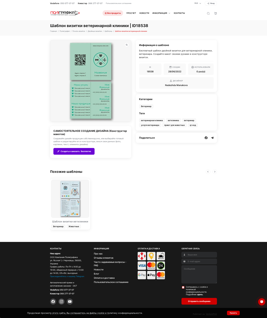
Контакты (179, 13)
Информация (159, 13)
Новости (144, 13)
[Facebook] (53, 301)
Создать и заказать (76, 151)
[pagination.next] (214, 171)
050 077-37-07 (67, 3)
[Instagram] (61, 301)
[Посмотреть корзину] (215, 13)
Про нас (98, 253)
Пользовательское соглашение (118, 3)
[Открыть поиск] (208, 13)
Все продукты (114, 13)
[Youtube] (70, 301)
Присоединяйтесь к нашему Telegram (67, 276)
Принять (233, 313)
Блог (96, 273)
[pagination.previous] (208, 171)
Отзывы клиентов (103, 257)
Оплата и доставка (104, 277)
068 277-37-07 (95, 3)
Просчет (131, 13)
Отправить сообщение (199, 301)
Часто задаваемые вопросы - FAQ (110, 264)
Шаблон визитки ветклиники (70, 221)
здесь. (200, 294)
